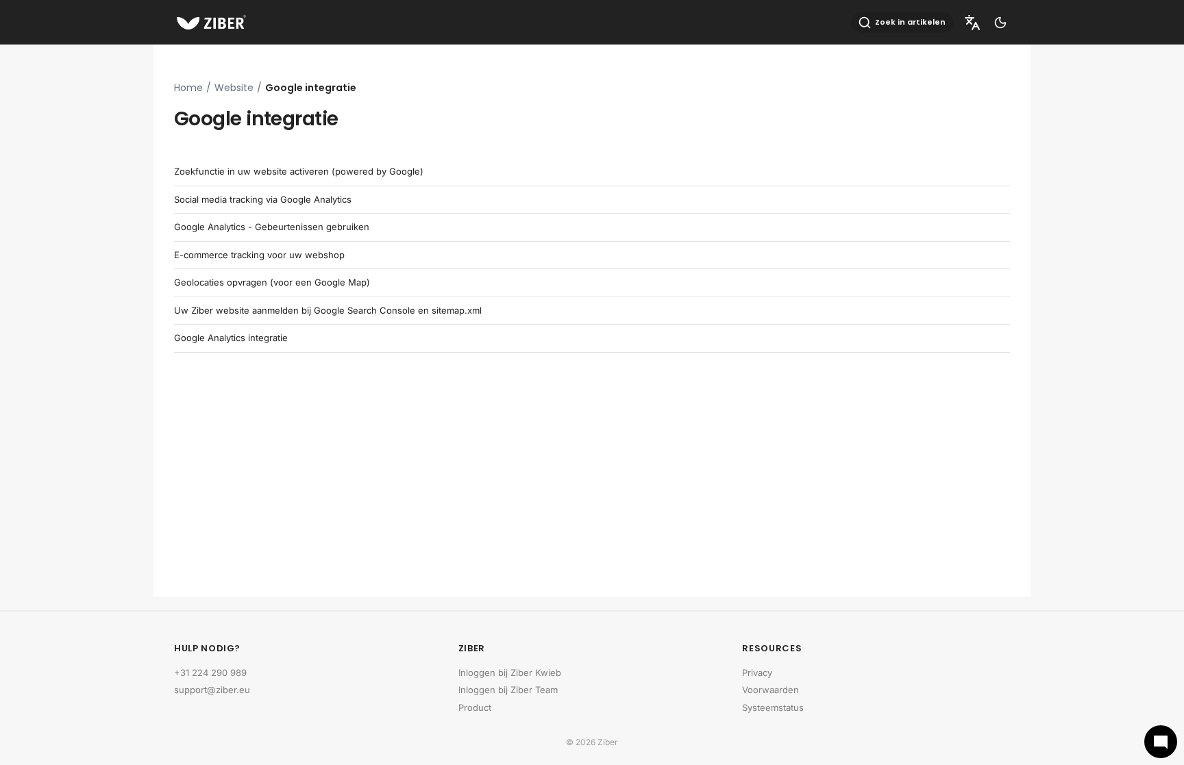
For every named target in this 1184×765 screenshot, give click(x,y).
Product (474, 707)
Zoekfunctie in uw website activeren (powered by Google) (298, 171)
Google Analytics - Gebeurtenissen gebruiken (271, 226)
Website (234, 88)
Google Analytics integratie (231, 337)
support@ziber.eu (212, 689)
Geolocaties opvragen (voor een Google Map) (272, 282)
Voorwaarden (770, 689)
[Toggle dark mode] (1000, 22)
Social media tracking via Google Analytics (263, 199)
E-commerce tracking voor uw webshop (259, 254)
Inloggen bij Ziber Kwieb (509, 672)
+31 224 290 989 (210, 672)
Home (188, 88)
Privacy (757, 672)
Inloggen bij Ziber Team (508, 689)
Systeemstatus (773, 707)
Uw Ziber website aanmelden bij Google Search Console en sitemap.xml (328, 310)
